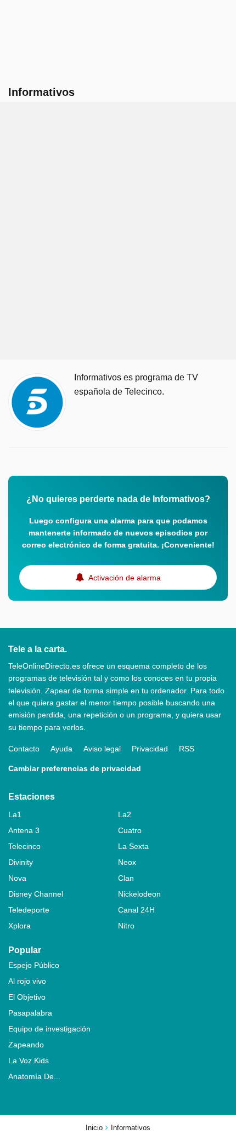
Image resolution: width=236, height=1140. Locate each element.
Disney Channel (35, 894)
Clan (126, 878)
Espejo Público (33, 965)
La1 (14, 814)
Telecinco (24, 846)
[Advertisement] (118, 231)
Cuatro (130, 830)
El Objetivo (27, 997)
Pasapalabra (30, 1012)
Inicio (94, 1128)
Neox (127, 862)
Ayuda (61, 748)
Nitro (126, 925)
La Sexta (133, 846)
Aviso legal (102, 748)
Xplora (19, 925)
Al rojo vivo (27, 981)
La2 (124, 814)
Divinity (20, 862)
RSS (186, 748)
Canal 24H (136, 909)
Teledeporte (28, 909)
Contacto (24, 748)
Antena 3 (24, 830)
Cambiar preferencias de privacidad (74, 768)
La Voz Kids (28, 1060)
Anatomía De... (34, 1076)
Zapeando (26, 1044)
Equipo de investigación (49, 1028)
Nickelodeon (139, 894)
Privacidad (150, 748)
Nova (17, 878)
